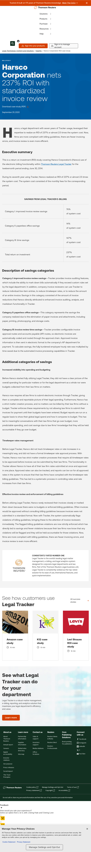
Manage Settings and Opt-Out (52, 787)
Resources (44, 29)
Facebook (82, 739)
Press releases (8, 767)
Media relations (38, 748)
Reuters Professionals (52, 747)
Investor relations (6, 759)
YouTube (82, 754)
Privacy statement (32, 790)
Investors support (36, 743)
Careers (6, 748)
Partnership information (22, 737)
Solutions (44, 14)
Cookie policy (31, 787)
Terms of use (71, 787)
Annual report (8, 745)
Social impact (8, 771)
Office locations (36, 753)
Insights (39, 51)
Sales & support (35, 737)
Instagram (82, 743)
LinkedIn (82, 746)
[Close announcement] (86, 3)
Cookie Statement (8, 842)
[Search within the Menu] (12, 43)
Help (42, 34)
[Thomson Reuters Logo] (45, 7)
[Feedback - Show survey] (1, 808)
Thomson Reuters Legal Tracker (56, 164)
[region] (45, 838)
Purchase (44, 24)
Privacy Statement (23, 842)
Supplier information (22, 743)
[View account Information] (18, 41)
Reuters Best (52, 742)
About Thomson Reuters (6, 738)
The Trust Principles (6, 776)
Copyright (49, 790)
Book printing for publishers (67, 743)
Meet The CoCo (68, 3)
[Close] (87, 828)
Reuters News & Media (52, 737)
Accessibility (63, 790)
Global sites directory (22, 749)
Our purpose (7, 764)
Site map (21, 754)
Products (43, 19)
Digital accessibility (7, 753)
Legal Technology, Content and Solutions (18, 51)
